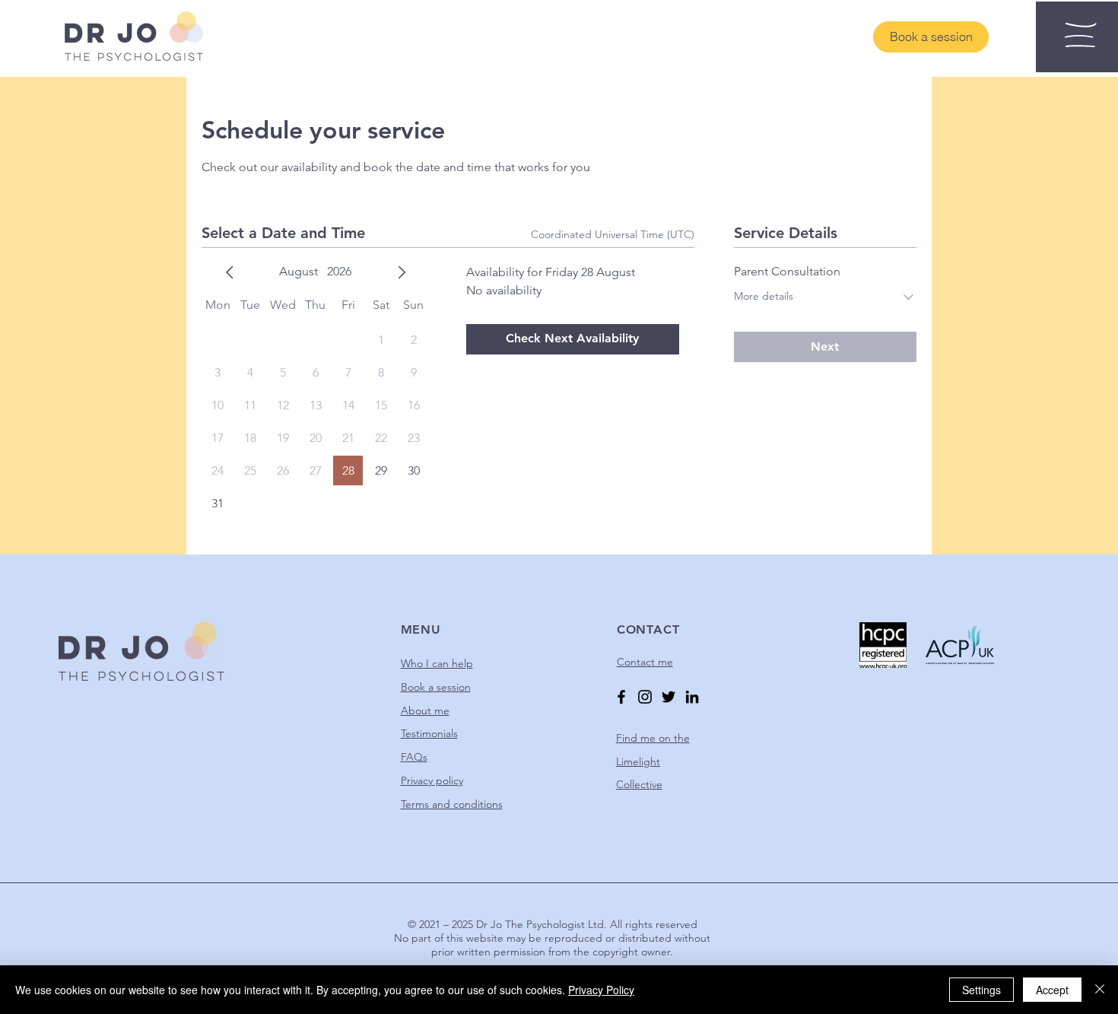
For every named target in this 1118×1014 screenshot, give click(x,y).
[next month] (401, 272)
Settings (981, 989)
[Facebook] (621, 697)
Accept (1052, 989)
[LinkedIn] (692, 697)
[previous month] (230, 272)
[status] (612, 235)
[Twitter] (668, 697)
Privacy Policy (601, 989)
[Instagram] (645, 697)
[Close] (1100, 989)
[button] (1081, 35)
